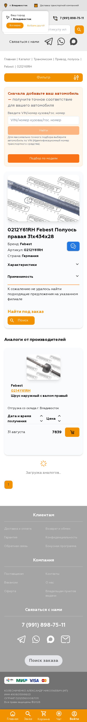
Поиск (23, 320)
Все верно (15, 25)
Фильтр (43, 77)
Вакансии (11, 582)
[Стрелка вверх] (41, 416)
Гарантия (10, 537)
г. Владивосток (18, 5)
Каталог (24, 59)
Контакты (52, 573)
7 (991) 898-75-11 (72, 18)
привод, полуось (67, 59)
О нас (50, 582)
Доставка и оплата (17, 528)
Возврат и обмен (58, 528)
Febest (9, 66)
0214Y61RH (20, 391)
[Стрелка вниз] (41, 421)
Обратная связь (16, 546)
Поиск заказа (43, 660)
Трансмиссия (43, 59)
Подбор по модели (43, 158)
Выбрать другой (36, 26)
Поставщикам (14, 573)
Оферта (10, 591)
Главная (10, 59)
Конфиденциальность (61, 537)
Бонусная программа (61, 546)
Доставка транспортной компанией (59, 5)
